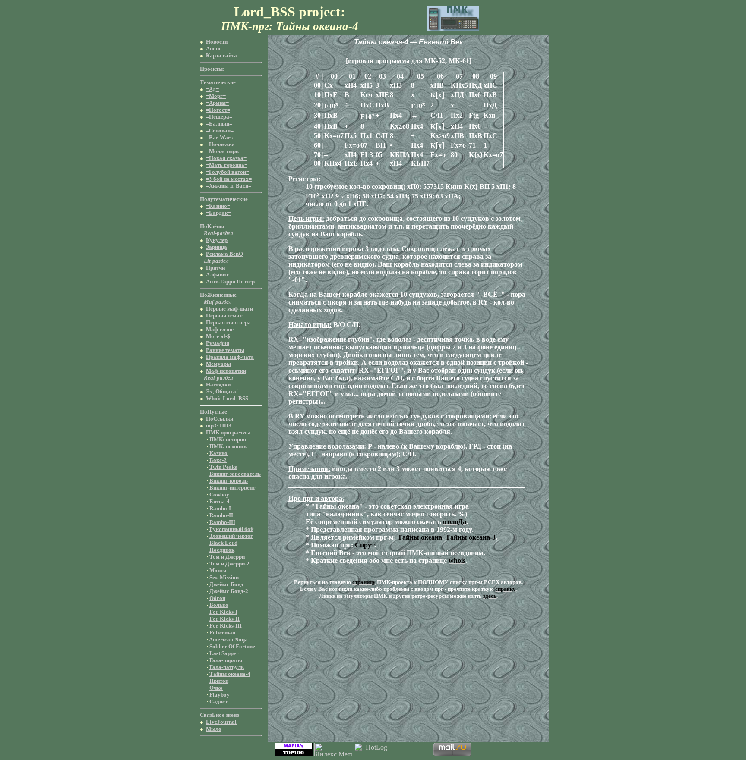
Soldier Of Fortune (232, 646)
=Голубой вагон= (227, 172)
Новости (217, 41)
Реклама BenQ (224, 254)
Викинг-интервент (232, 487)
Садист (218, 701)
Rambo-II (221, 515)
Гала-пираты (225, 660)
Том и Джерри (227, 556)
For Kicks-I (223, 612)
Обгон (217, 598)
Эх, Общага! (222, 391)
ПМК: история (227, 439)
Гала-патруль (226, 667)
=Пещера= (219, 116)
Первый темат (224, 315)
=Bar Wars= (221, 137)
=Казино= (218, 206)
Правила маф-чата (230, 357)
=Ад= (212, 89)
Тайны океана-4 (229, 674)
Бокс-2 (218, 460)
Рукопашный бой (231, 529)
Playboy (219, 694)
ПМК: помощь (228, 446)
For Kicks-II (224, 619)
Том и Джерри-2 (229, 563)
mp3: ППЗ (218, 425)
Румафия (217, 343)
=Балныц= (219, 123)
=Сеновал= (220, 130)
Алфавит (217, 274)
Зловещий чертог (231, 536)
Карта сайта (221, 55)
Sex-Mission (224, 577)
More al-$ (218, 336)
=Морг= (216, 96)
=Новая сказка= (226, 158)
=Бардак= (218, 213)
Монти (217, 570)
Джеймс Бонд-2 (228, 591)
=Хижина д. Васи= (228, 185)
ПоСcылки (219, 418)
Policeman (222, 632)
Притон (218, 681)
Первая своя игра (228, 322)
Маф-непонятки (226, 370)
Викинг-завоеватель (235, 474)
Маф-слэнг (220, 329)
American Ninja (228, 639)
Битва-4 (219, 501)
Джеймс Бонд (226, 584)
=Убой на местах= (229, 179)
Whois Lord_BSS (227, 398)
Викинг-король (228, 480)
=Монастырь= (224, 151)
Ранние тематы (225, 350)
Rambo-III (222, 522)
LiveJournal (221, 722)
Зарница (216, 247)
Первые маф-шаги (229, 308)
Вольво (218, 605)
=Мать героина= (226, 165)
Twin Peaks (223, 467)
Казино (218, 453)
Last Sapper (224, 653)
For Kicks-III (225, 625)
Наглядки (218, 384)
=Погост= (218, 110)
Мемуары (218, 364)
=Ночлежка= (222, 144)
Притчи (215, 267)
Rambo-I (220, 508)
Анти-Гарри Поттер (230, 281)
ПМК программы (228, 432)
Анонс (213, 48)
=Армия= (217, 103)
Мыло (213, 728)
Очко (216, 688)
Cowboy (219, 494)
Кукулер (217, 240)
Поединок (221, 549)
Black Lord (223, 543)
